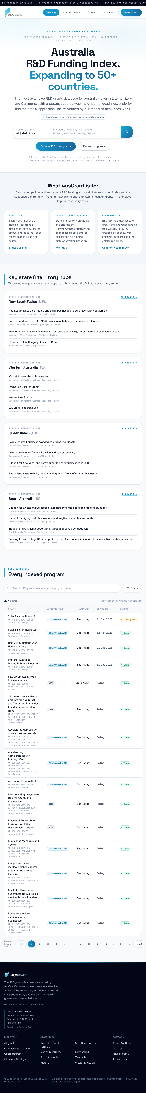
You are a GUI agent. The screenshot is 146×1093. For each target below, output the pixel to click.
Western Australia (85, 1062)
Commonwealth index (117, 247)
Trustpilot (111, 160)
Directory (51, 12)
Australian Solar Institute (22, 781)
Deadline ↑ (104, 609)
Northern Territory (50, 1051)
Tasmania (80, 1057)
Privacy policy (121, 1053)
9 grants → (129, 428)
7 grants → (129, 494)
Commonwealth (72, 12)
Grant (12, 609)
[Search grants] (127, 132)
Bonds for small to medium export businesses (19, 917)
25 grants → (129, 297)
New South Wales (85, 1043)
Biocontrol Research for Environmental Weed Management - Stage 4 (22, 824)
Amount (84, 609)
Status (124, 609)
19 (128, 943)
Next (139, 943)
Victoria (44, 1062)
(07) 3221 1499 (14, 1023)
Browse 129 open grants (56, 146)
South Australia (49, 1057)
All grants (9, 1043)
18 (120, 943)
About (91, 12)
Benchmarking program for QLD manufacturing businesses (24, 798)
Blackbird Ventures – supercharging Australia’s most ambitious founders (23, 894)
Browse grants (19, 247)
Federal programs (94, 146)
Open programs (13, 1053)
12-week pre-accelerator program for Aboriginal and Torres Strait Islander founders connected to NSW (23, 703)
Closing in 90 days (15, 1059)
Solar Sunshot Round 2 (21, 616)
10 (105, 943)
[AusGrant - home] (14, 12)
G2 (119, 160)
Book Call (131, 12)
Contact (109, 12)
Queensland (82, 1051)
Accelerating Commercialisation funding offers (19, 756)
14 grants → (129, 362)
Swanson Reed (26, 1027)
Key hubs (63, 247)
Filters (134, 588)
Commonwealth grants (17, 1048)
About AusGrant (122, 1043)
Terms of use (120, 1059)
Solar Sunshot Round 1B (22, 629)
